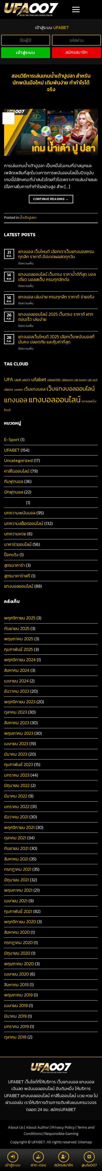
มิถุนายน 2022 (17, 785)
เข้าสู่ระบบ (25, 52)
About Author (37, 1127)
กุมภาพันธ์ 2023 (18, 764)
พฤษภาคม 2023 (18, 733)
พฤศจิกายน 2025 (19, 618)
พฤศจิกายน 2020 (20, 921)
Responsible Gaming (61, 1134)
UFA (8, 379)
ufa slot (92, 380)
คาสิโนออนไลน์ (16, 471)
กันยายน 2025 (16, 628)
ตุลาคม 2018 (15, 1037)
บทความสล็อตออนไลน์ (23, 523)
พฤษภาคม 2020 (19, 963)
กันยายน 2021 (16, 848)
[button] (75, 9)
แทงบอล (15, 400)
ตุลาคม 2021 (15, 837)
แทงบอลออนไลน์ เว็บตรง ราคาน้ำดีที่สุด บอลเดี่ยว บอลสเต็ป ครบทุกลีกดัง (57, 277)
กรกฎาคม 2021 (17, 869)
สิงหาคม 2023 (16, 722)
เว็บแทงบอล (34, 389)
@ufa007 (89, 1165)
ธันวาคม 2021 (16, 817)
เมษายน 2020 (16, 974)
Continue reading (51, 199)
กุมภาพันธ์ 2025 (18, 649)
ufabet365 (54, 380)
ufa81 (17, 380)
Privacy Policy (63, 1127)
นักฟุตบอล (13, 492)
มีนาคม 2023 (15, 754)
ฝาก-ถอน (38, 1165)
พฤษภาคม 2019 (18, 995)
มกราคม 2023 (16, 775)
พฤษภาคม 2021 (18, 890)
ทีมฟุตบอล (13, 481)
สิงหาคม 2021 (16, 859)
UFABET (12, 450)
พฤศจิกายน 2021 (19, 827)
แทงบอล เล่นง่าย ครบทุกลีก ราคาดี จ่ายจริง (56, 296)
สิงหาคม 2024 (16, 670)
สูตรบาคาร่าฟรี (17, 575)
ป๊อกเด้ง (11, 554)
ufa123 (26, 380)
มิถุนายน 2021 (16, 879)
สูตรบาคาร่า (14, 565)
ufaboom (67, 380)
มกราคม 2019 (16, 1026)
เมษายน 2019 (16, 1005)
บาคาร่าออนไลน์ (18, 544)
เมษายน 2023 (16, 743)
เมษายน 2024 (16, 681)
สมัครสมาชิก (76, 52)
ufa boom (80, 380)
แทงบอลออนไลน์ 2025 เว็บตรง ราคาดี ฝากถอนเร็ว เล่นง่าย (55, 317)
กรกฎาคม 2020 (18, 942)
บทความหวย (15, 533)
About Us (15, 1127)
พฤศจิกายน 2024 (20, 659)
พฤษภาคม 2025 (18, 638)
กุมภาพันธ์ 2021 (18, 911)
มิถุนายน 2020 (17, 953)
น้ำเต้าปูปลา (28, 217)
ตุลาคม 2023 (15, 712)
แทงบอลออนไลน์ (55, 400)
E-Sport (11, 439)
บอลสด (18, 389)
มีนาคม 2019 (15, 1016)
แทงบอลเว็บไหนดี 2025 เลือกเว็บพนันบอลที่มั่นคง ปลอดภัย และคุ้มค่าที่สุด (56, 339)
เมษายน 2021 (15, 900)
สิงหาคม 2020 (17, 932)
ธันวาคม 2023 (16, 691)
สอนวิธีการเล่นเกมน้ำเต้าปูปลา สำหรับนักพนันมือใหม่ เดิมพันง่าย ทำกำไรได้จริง (51, 82)
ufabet (38, 379)
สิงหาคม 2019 (16, 984)
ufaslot (8, 389)
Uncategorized (18, 460)
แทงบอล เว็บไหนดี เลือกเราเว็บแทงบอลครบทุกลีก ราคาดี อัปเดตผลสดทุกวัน (56, 254)
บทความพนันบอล (19, 512)
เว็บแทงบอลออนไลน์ (71, 388)
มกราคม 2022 (16, 806)
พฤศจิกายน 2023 (19, 701)
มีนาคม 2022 (15, 796)
